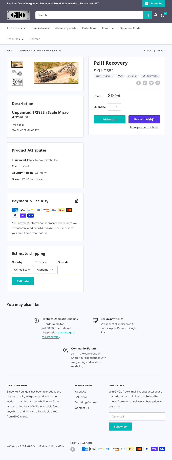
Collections (89, 28)
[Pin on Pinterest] (145, 82)
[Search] (147, 15)
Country (17, 262)
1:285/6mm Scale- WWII (30, 50)
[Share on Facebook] (138, 82)
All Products (14, 28)
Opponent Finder (130, 28)
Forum (106, 28)
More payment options (144, 127)
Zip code (62, 262)
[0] (162, 15)
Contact (34, 39)
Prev (148, 50)
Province (40, 262)
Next (160, 50)
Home (10, 50)
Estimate (23, 281)
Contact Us (82, 407)
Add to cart (109, 119)
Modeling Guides (85, 402)
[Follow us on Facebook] (72, 449)
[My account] (155, 15)
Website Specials (65, 28)
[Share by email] (157, 82)
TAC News (81, 397)
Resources (13, 39)
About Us (80, 391)
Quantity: (100, 107)
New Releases (40, 28)
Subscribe (156, 3)
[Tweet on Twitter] (151, 82)
